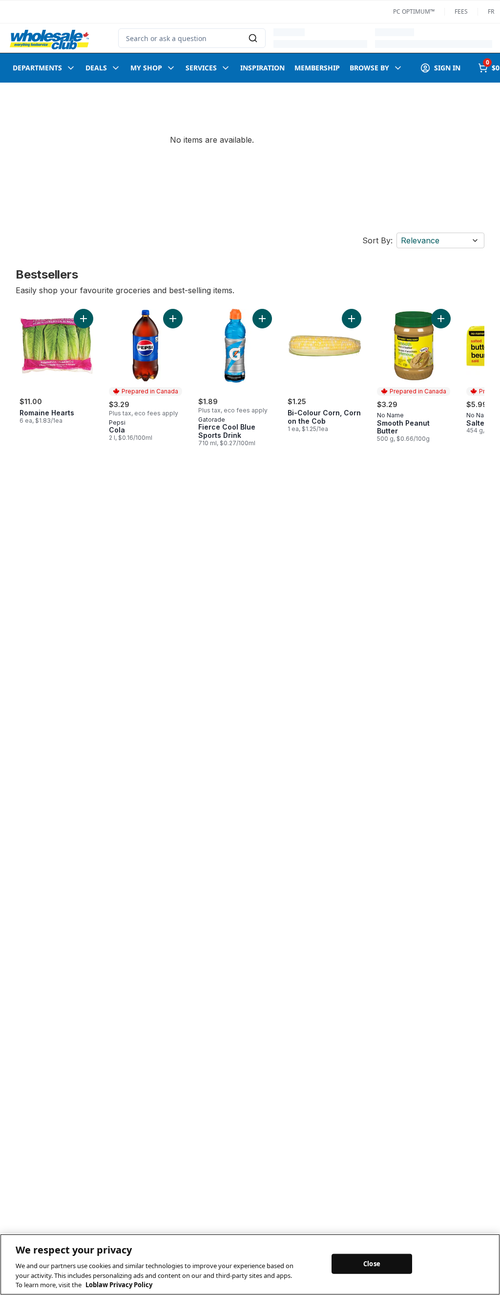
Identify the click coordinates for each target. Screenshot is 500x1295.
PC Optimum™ (414, 12)
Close (371, 1263)
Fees (461, 12)
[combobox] (192, 38)
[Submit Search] (253, 38)
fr (491, 12)
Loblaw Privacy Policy (118, 1284)
